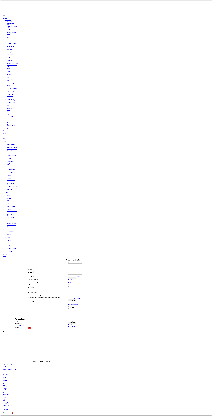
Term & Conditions (6, 403)
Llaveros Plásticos (10, 60)
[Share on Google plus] (23, 328)
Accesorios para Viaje (11, 125)
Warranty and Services (7, 406)
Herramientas (10, 54)
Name (29, 318)
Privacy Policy (5, 396)
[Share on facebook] (19, 328)
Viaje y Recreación (9, 124)
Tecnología (7, 62)
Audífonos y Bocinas (11, 66)
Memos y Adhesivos (11, 38)
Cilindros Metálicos (11, 93)
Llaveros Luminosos (11, 57)
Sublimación (7, 114)
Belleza (8, 73)
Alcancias (9, 111)
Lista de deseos (6, 386)
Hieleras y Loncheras (11, 83)
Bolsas (8, 80)
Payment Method (6, 394)
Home (4, 15)
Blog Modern (5, 374)
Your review (30, 315)
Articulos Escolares (11, 46)
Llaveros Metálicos (11, 59)
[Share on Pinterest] (24, 328)
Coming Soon (5, 379)
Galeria (4, 385)
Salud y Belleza (8, 69)
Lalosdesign (10, 364)
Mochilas (9, 86)
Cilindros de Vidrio (10, 91)
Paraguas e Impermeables (12, 88)
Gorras (8, 82)
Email (29, 321)
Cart (3, 375)
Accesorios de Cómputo (12, 65)
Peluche (8, 110)
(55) (5, 338)
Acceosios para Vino (11, 49)
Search (4, 410)
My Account (5, 409)
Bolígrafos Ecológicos (11, 28)
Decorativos (9, 117)
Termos (8, 97)
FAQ (3, 383)
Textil (8, 119)
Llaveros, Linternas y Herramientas (12, 48)
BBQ (8, 104)
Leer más (70, 279)
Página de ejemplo (6, 393)
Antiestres (9, 74)
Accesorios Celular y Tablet (12, 63)
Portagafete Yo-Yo (73, 327)
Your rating (30, 301)
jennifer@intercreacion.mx (206, 4)
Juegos (8, 113)
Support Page (5, 402)
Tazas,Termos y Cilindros (10, 90)
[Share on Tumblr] (22, 328)
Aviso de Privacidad (78, 357)
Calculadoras (9, 35)
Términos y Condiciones (7, 405)
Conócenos (5, 17)
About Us (4, 368)
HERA (69, 282)
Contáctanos (5, 382)
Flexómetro (9, 52)
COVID (8, 71)
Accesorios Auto (10, 51)
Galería (80, 354)
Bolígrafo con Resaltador (12, 26)
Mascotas (9, 107)
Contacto (4, 133)
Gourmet (9, 105)
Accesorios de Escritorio (12, 32)
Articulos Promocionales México (9, 369)
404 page (4, 366)
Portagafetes (9, 40)
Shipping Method (6, 399)
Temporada (5, 131)
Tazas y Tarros (10, 96)
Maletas (8, 85)
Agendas (8, 34)
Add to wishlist (18, 323)
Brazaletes (9, 127)
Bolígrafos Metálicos (11, 21)
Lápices (8, 29)
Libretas (8, 37)
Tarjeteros (9, 45)
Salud (8, 77)
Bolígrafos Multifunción (12, 24)
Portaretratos (10, 108)
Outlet (4, 130)
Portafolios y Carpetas (11, 43)
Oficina (6, 31)
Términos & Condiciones (77, 359)
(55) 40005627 (209, 9)
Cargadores (9, 68)
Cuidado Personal (10, 76)
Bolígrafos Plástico (11, 23)
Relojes (8, 41)
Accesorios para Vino (11, 102)
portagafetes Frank (73, 304)
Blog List (4, 372)
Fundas (8, 121)
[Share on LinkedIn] (21, 328)
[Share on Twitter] (20, 328)
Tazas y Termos (10, 116)
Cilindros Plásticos (10, 94)
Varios (8, 122)
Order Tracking (6, 389)
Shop (4, 400)
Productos (5, 18)
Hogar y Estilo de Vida (9, 99)
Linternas (9, 55)
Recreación (9, 128)
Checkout (4, 377)
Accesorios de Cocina (11, 100)
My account (5, 388)
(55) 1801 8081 (209, 6)
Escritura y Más (8, 20)
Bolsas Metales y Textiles (10, 79)
